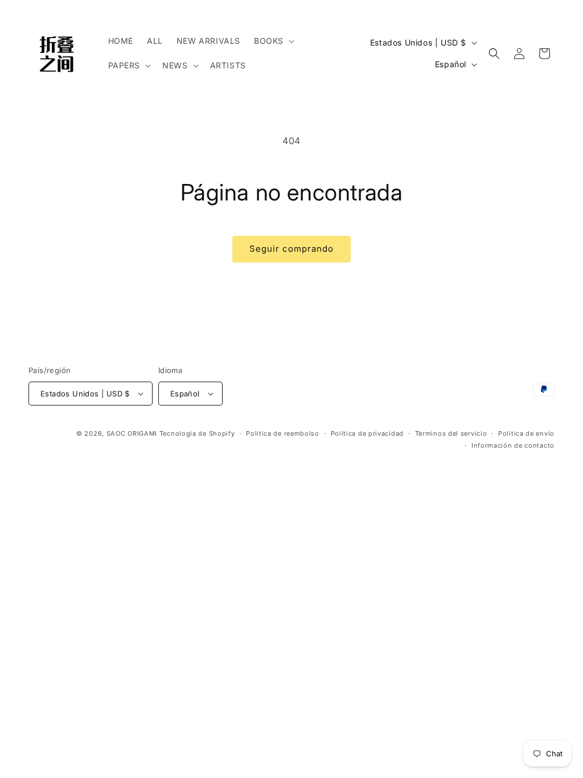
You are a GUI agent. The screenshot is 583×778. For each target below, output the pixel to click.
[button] (273, 41)
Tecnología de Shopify (197, 433)
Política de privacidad (367, 433)
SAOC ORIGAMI (131, 433)
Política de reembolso (282, 433)
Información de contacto (513, 445)
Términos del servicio (451, 433)
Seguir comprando (291, 248)
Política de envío (526, 433)
